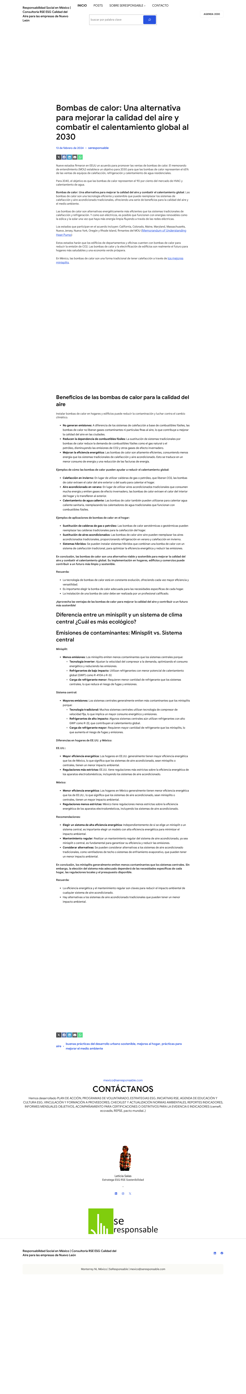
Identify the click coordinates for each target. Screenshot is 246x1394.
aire (58, 1046)
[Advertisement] (123, 55)
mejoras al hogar (148, 1044)
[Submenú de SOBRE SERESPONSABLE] (145, 6)
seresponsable (98, 148)
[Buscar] (149, 19)
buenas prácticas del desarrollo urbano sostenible (100, 1044)
